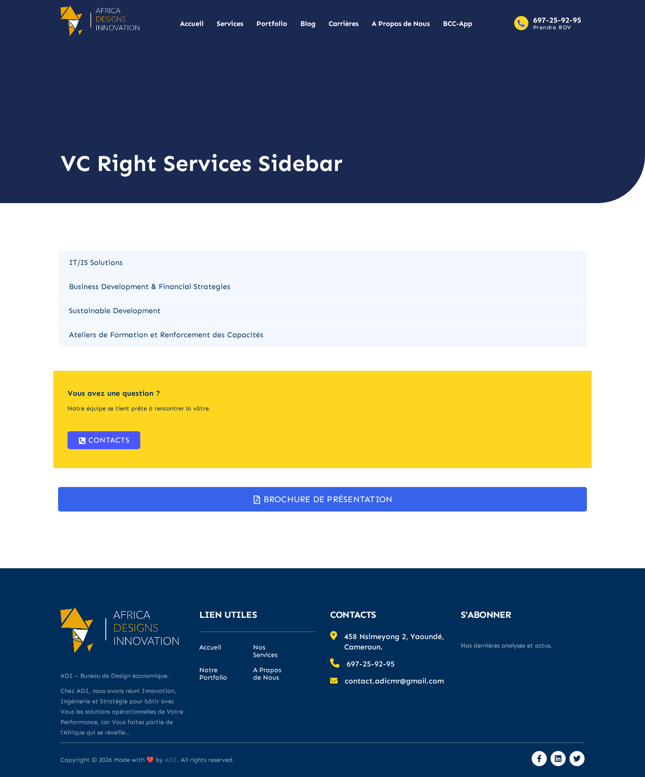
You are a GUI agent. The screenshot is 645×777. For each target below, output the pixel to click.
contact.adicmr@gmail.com (394, 680)
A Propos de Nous (401, 23)
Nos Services (265, 651)
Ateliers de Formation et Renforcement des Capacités (166, 334)
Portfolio (271, 23)
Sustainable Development (115, 310)
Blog (307, 23)
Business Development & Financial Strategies (149, 286)
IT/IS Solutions (96, 262)
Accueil (192, 23)
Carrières (343, 23)
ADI (170, 759)
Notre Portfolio (213, 674)
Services (230, 23)
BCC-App (457, 23)
